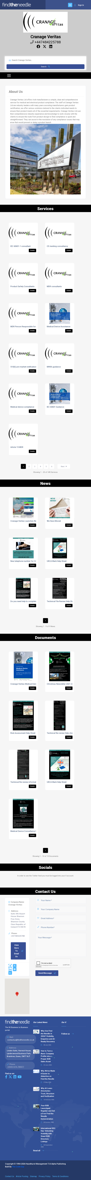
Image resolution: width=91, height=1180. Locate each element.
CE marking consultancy (57, 246)
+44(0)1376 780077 (15, 1067)
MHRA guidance (54, 367)
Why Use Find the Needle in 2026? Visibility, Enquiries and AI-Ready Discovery (48, 1036)
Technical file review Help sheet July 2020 (65, 733)
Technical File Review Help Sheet (61, 601)
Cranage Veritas (45, 36)
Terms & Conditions (60, 1176)
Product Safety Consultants (22, 286)
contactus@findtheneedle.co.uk (20, 1040)
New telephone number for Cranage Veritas (29, 561)
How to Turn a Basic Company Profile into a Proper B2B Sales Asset (47, 1056)
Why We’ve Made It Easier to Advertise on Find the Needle (48, 1075)
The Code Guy (18, 1167)
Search (44, 67)
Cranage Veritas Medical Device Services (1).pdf (31, 684)
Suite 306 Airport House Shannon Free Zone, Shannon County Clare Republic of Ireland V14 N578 (18, 920)
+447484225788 (47, 42)
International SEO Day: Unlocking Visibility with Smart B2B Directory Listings (48, 1135)
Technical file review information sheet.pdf (29, 782)
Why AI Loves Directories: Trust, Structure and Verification (47, 1092)
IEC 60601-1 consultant (20, 246)
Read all (37, 1150)
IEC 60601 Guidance (55, 407)
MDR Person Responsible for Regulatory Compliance (33, 326)
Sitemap (33, 1176)
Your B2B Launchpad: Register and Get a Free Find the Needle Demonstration (48, 1112)
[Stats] (10, 973)
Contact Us (9, 1176)
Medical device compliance (22, 407)
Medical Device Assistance (58, 326)
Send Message (45, 973)
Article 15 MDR (16, 447)
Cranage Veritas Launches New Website (27, 521)
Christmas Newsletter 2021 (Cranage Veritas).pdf (68, 684)
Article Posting (22, 1176)
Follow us (65, 1034)
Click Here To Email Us (16, 951)
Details (32, 250)
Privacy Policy (44, 1176)
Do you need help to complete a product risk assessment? (35, 601)
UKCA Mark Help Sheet (56, 561)
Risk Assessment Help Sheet (22, 733)
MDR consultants (54, 286)
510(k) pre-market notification (23, 367)
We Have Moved (54, 521)
